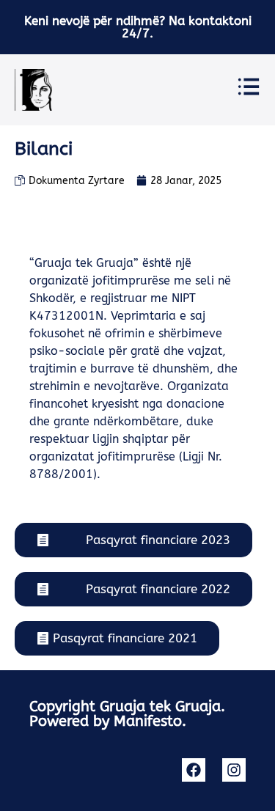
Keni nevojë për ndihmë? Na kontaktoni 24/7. (138, 26)
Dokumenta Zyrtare (77, 181)
